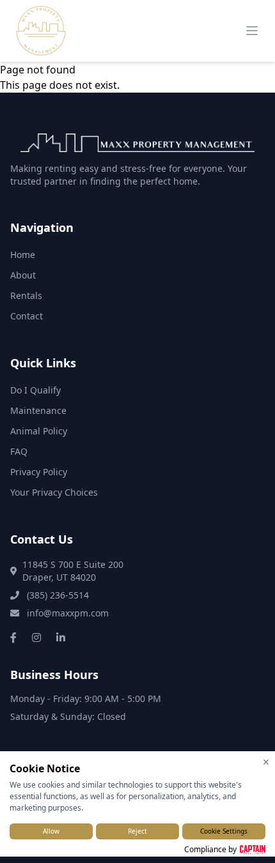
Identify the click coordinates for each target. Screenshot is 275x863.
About (23, 275)
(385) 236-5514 (56, 595)
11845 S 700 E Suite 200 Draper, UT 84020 (72, 570)
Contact (26, 316)
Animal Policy (38, 431)
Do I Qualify (35, 390)
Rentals (26, 295)
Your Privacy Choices (54, 492)
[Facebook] (13, 637)
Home (22, 254)
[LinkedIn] (60, 637)
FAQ (19, 451)
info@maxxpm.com (66, 613)
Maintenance (38, 410)
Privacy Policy (38, 472)
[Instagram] (36, 637)
